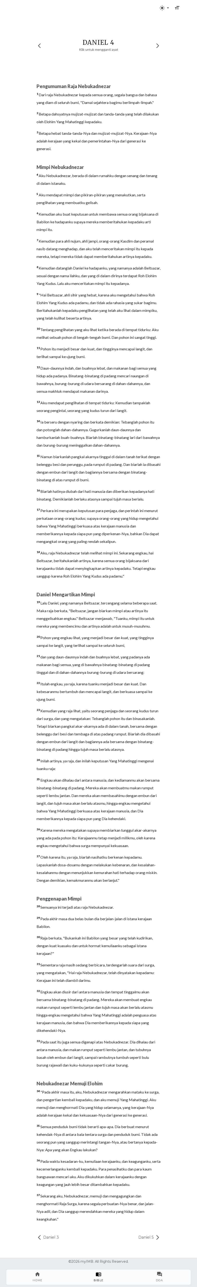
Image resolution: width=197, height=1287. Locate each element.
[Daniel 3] (39, 45)
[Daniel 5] (157, 45)
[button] (164, 8)
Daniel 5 (146, 1237)
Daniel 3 (50, 1237)
